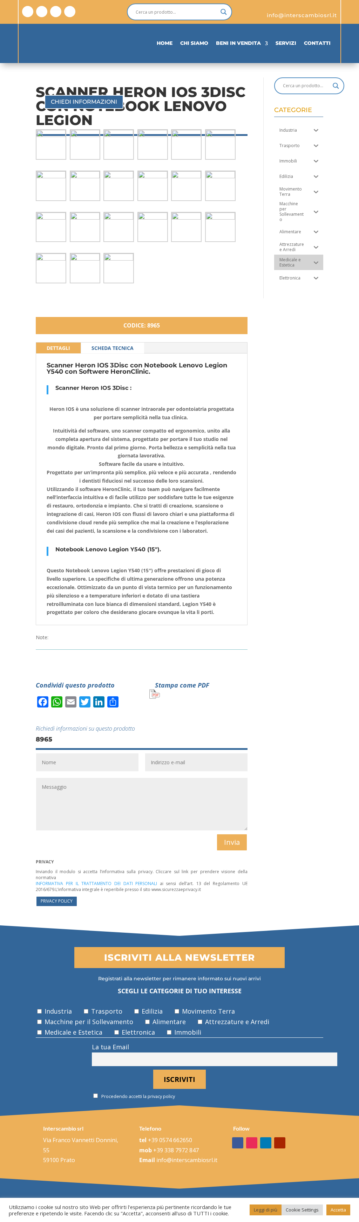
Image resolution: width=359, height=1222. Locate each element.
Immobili (186, 1032)
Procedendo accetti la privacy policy (137, 1096)
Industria (57, 1011)
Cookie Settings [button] (302, 1210)
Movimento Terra (207, 1011)
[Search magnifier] (224, 12)
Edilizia (151, 1011)
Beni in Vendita (238, 43)
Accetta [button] (338, 1210)
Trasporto (105, 1011)
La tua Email (110, 1047)
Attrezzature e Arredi (236, 1021)
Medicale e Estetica (72, 1032)
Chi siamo (194, 43)
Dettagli (58, 348)
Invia (232, 842)
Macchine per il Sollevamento (88, 1021)
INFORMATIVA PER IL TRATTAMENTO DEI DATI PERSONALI (96, 883)
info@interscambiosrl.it (186, 1160)
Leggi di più (265, 1210)
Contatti (317, 43)
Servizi (286, 43)
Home (164, 43)
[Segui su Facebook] (27, 11)
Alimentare (168, 1021)
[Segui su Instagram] (41, 11)
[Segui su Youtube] (69, 11)
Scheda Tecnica (113, 348)
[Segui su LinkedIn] (55, 11)
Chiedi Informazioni (84, 101)
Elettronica (137, 1032)
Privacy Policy (57, 901)
